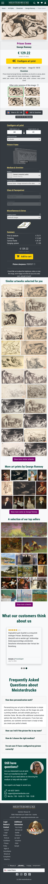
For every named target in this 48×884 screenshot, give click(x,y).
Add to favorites (34, 112)
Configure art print (26, 61)
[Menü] (2, 3)
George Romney (30, 8)
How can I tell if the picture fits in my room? (23, 730)
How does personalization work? (19, 700)
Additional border (12, 136)
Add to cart (25, 256)
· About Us (6, 859)
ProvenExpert (19, 659)
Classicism (19, 8)
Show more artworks (24, 604)
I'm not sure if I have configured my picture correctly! (23, 747)
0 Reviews (28, 117)
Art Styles (11, 8)
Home (4, 8)
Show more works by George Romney (24, 512)
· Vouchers (17, 841)
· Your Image (18, 827)
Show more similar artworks (24, 459)
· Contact (6, 830)
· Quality (16, 833)
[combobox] (24, 139)
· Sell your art (18, 830)
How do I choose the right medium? (20, 738)
